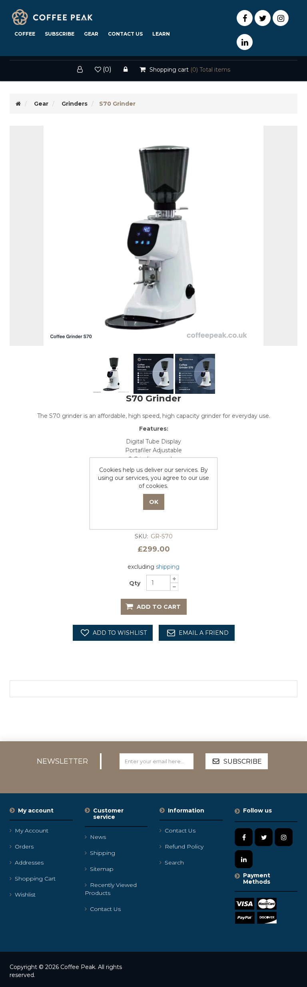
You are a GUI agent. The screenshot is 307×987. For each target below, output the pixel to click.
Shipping (102, 853)
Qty (134, 583)
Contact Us (125, 34)
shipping (167, 566)
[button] (91, 33)
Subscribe (59, 34)
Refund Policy (184, 846)
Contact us (105, 909)
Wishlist (25, 894)
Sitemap (102, 869)
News (98, 837)
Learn (161, 34)
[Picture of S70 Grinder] (113, 373)
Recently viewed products (111, 889)
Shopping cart (35, 878)
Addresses (29, 862)
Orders (24, 846)
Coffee (24, 34)
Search (174, 862)
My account (31, 830)
